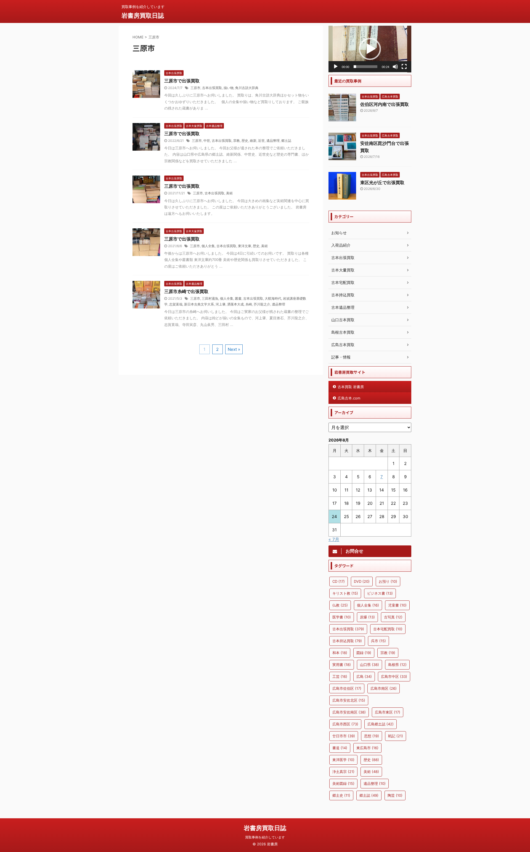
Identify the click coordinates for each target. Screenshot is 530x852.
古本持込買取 (347, 641)
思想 (371, 736)
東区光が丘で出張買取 (382, 182)
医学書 (341, 617)
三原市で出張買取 (182, 80)
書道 (339, 748)
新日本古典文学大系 (199, 304)
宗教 (236, 140)
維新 (253, 140)
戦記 (395, 736)
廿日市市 (343, 736)
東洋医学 (343, 759)
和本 (339, 652)
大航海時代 (273, 298)
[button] (370, 49)
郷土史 (341, 795)
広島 (364, 676)
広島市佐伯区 (346, 688)
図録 (363, 652)
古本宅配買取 (387, 629)
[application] (369, 49)
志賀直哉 (175, 304)
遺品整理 (273, 140)
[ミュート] (395, 66)
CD (338, 581)
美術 (229, 193)
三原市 (195, 88)
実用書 (341, 664)
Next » (234, 349)
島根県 (397, 664)
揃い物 (229, 88)
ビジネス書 (380, 593)
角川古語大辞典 (246, 88)
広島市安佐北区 (348, 700)
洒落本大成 (235, 304)
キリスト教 (345, 593)
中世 (206, 140)
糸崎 (248, 304)
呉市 (378, 641)
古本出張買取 (212, 88)
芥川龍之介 (262, 304)
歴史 (245, 140)
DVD (362, 581)
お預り (388, 581)
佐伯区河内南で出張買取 (384, 104)
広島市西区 (345, 724)
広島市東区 (387, 712)
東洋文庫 (244, 246)
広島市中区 (394, 676)
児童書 (397, 605)
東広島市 (367, 748)
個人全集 (208, 246)
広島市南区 (383, 688)
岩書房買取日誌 (142, 15)
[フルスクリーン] (404, 66)
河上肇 (221, 304)
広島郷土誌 (380, 724)
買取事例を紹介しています (265, 837)
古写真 (393, 617)
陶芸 (395, 795)
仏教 (340, 605)
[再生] (335, 66)
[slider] (365, 66)
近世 (261, 140)
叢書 (238, 298)
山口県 (369, 664)
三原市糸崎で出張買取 (186, 291)
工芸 (339, 676)
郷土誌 (286, 140)
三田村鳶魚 (210, 298)
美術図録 (343, 783)
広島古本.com (349, 398)
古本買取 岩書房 (351, 387)
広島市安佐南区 (349, 712)
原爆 (367, 617)
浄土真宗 (343, 771)
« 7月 (333, 539)
